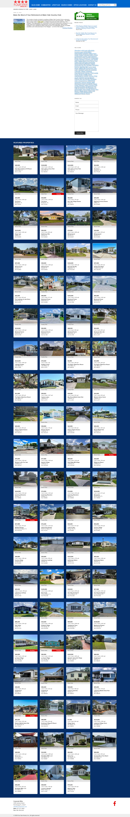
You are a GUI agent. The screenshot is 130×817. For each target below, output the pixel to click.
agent (82, 52)
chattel (81, 55)
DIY (90, 58)
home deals (92, 67)
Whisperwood (87, 92)
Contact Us (92, 5)
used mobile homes (88, 89)
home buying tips (81, 67)
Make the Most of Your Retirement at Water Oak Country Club (37, 15)
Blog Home (36, 5)
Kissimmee (89, 68)
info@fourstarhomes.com (20, 806)
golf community (90, 62)
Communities (46, 5)
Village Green (83, 91)
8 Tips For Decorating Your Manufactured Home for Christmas (87, 39)
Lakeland (81, 70)
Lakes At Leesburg (90, 70)
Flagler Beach (82, 61)
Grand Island (79, 63)
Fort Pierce (90, 61)
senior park (91, 82)
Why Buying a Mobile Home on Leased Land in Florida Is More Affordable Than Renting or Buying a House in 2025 (86, 27)
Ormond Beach (89, 78)
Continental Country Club (83, 56)
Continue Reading (67, 28)
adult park (84, 50)
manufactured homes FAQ (84, 73)
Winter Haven (85, 94)
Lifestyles (56, 5)
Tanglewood (89, 86)
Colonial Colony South (90, 55)
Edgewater (94, 58)
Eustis (77, 59)
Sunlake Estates (80, 86)
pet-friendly (86, 79)
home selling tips (80, 68)
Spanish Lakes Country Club (88, 85)
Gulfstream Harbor (89, 63)
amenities (87, 52)
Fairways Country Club (86, 59)
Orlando (81, 78)
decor (81, 58)
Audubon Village (87, 53)
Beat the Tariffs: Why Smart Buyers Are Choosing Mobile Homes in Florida (86, 33)
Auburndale (78, 53)
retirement (91, 81)
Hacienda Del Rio (80, 65)
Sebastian (78, 82)
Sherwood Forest (80, 84)
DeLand (85, 58)
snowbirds (89, 84)
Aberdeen (78, 50)
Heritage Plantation (92, 65)
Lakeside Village (80, 71)
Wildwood (78, 94)
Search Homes (66, 5)
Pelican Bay (78, 79)
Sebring (83, 82)
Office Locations (80, 5)
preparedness (82, 81)
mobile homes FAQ (90, 76)
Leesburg (89, 71)
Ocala (76, 78)
